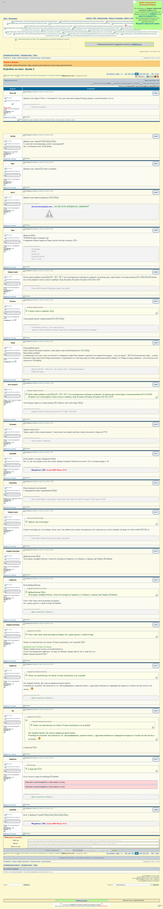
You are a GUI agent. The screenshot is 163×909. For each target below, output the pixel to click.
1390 (12, 210)
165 (141, 74)
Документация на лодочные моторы (60, 28)
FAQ (94, 18)
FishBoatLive (94, 906)
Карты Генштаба (67, 26)
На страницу (110, 74)
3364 (12, 471)
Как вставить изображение (84, 857)
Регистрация (13, 18)
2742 (12, 598)
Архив (45, 23)
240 (152, 74)
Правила (89, 18)
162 (129, 74)
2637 (12, 499)
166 (144, 74)
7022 (12, 569)
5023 (12, 111)
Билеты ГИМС (115, 28)
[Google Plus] (158, 76)
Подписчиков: (155, 83)
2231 (12, 153)
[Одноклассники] (153, 76)
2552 (12, 248)
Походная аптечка (132, 26)
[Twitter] (150, 76)
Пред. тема (148, 80)
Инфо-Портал (54, 21)
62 (12, 181)
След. (157, 74)
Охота (15, 15)
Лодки (23, 15)
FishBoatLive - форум (10, 57)
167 (147, 74)
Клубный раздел (35, 57)
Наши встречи (100, 21)
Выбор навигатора (134, 30)
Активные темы (26, 55)
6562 (12, 361)
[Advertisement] (81, 127)
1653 (12, 442)
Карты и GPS (64, 15)
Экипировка (51, 15)
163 (133, 74)
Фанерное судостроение (59, 33)
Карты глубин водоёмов (116, 26)
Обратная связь (102, 18)
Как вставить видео (99, 857)
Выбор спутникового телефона (52, 31)
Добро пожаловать (23, 57)
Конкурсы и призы (114, 33)
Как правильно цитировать (66, 857)
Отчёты (41, 15)
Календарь (119, 18)
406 (12, 290)
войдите (154, 14)
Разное (75, 15)
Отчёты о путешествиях (105, 31)
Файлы (126, 18)
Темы (35, 55)
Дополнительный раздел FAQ (101, 23)
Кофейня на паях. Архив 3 (18, 69)
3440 (12, 320)
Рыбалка (6, 15)
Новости (112, 18)
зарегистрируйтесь (147, 16)
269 (12, 401)
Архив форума (46, 57)
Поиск (132, 18)
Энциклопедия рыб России (108, 35)
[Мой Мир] (155, 76)
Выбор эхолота (82, 30)
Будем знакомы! (146, 21)
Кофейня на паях (37, 91)
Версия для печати (10, 80)
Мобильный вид (81, 900)
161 (126, 74)
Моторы (32, 15)
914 (12, 729)
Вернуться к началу (10, 117)
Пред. (117, 74)
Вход (5, 18)
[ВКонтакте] (148, 76)
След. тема (155, 80)
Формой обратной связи (147, 24)
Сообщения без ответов (11, 55)
